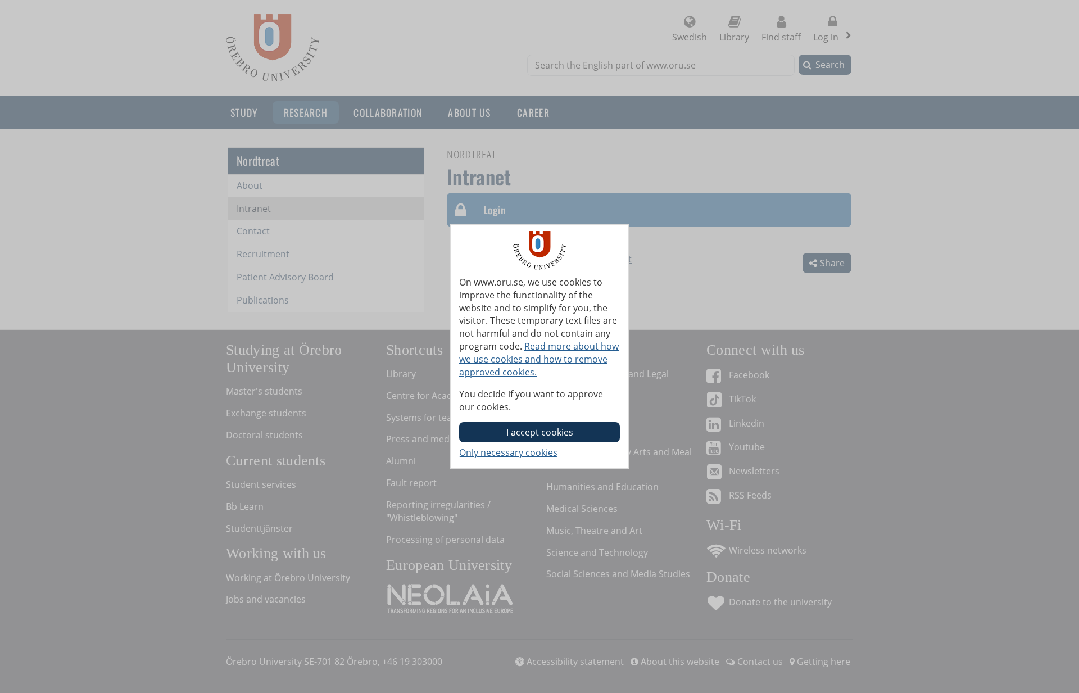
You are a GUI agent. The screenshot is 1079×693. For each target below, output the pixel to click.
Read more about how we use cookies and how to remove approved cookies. (539, 359)
